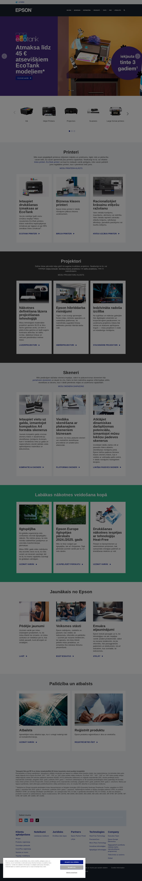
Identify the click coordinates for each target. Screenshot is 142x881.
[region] (44, 868)
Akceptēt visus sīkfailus (72, 862)
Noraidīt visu (71, 867)
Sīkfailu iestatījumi (71, 872)
